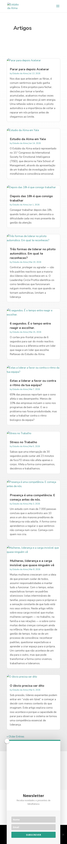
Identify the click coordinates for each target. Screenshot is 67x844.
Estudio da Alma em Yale (28, 139)
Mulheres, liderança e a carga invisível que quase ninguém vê (32, 563)
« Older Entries (15, 736)
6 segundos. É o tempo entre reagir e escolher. (30, 325)
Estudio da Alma (20, 73)
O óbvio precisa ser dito (27, 686)
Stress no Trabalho (23, 442)
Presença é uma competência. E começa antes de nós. (32, 497)
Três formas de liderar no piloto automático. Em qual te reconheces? (33, 253)
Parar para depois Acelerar (29, 69)
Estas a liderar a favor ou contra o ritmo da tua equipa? (33, 383)
